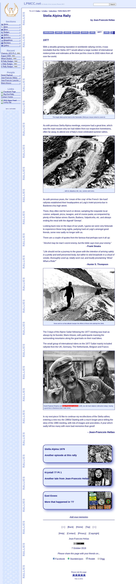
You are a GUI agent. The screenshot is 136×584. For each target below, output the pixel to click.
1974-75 (84, 32)
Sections (11, 21)
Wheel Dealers (7, 59)
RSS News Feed (9, 100)
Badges (6, 32)
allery (6, 46)
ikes (6, 30)
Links (11, 89)
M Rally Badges (7, 61)
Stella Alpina (53, 11)
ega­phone (8, 40)
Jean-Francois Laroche (10, 80)
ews (6, 27)
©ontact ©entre (7, 97)
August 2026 (6, 56)
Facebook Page (10, 92)
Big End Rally (9, 94)
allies (6, 35)
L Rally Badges (7, 64)
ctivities (7, 38)
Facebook (60, 559)
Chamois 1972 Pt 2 (9, 53)
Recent (11, 50)
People (11, 72)
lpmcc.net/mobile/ (11, 108)
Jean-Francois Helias (9, 78)
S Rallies (44, 11)
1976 (92, 32)
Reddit (91, 559)
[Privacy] (82, 533)
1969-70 (58, 32)
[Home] (79, 527)
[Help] (61, 533)
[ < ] (63, 527)
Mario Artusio (6, 83)
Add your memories (79, 517)
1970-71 (67, 32)
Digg (102, 559)
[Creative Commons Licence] (79, 543)
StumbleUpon (76, 559)
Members (7, 43)
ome (6, 24)
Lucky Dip (7, 102)
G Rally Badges (7, 67)
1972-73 (76, 32)
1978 (106, 32)
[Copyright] (94, 533)
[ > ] (94, 527)
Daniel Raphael (7, 75)
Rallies (38, 11)
